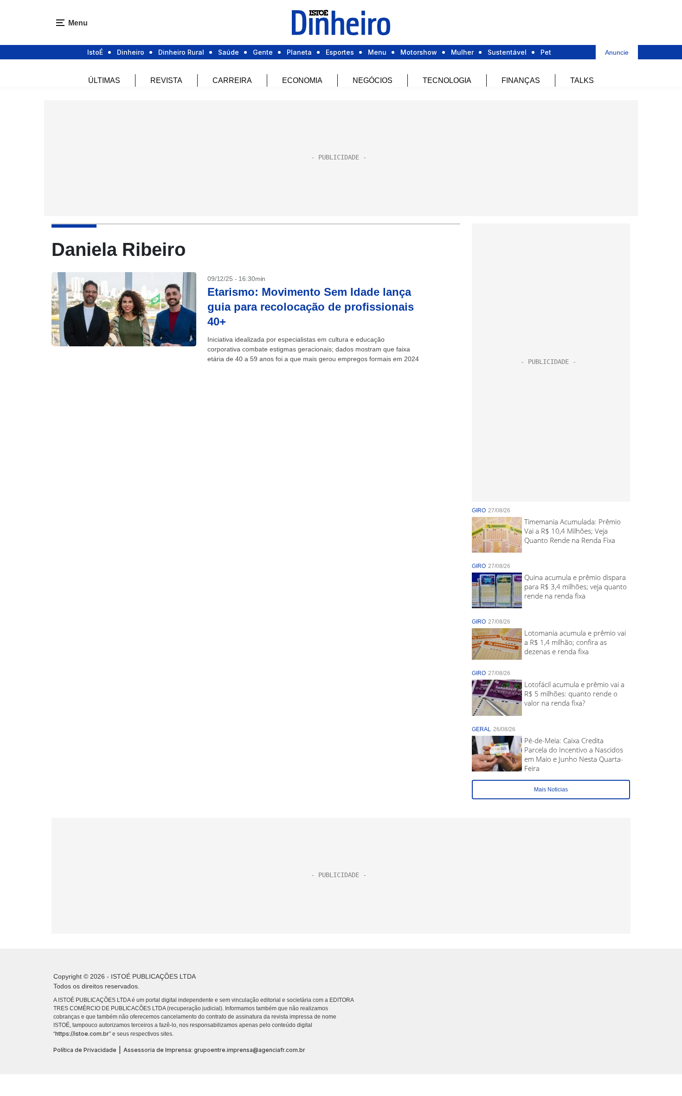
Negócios (372, 80)
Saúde (228, 52)
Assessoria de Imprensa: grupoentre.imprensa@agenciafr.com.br (214, 1049)
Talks (582, 80)
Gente (263, 52)
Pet (545, 52)
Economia (302, 80)
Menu (377, 52)
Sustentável (507, 52)
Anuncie (617, 52)
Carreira (232, 80)
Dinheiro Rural (181, 52)
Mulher (462, 52)
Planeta (299, 52)
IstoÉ (95, 52)
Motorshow (418, 52)
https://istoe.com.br (82, 1033)
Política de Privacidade (84, 1049)
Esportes (340, 52)
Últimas (104, 80)
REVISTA (166, 80)
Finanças (521, 80)
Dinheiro (130, 52)
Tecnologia (447, 80)
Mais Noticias (551, 789)
